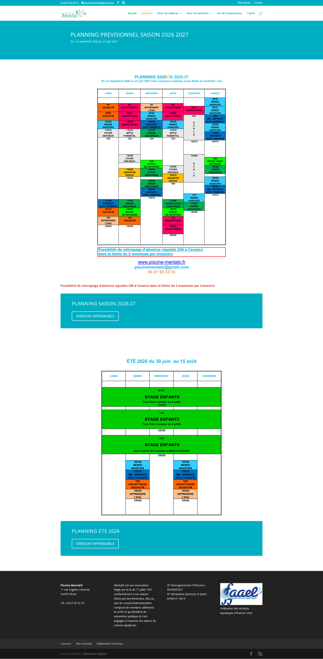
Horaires (147, 13)
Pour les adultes (167, 13)
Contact (258, 3)
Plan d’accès (244, 3)
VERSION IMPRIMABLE (95, 316)
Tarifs (251, 13)
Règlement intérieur (110, 643)
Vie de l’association (229, 13)
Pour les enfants (197, 13)
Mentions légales (95, 653)
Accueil (132, 13)
